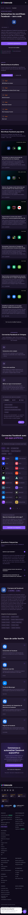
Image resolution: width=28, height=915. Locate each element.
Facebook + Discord (5, 619)
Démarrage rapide (5, 860)
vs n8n (16, 876)
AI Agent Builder (19, 819)
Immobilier (3, 836)
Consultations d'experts (6, 899)
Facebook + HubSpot (5, 625)
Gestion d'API (4, 824)
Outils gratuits (4, 866)
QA (1, 854)
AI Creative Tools (14, 448)
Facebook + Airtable (5, 616)
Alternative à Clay (19, 878)
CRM (8, 448)
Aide (19, 590)
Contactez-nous (4, 888)
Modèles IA (17, 817)
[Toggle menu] (25, 2)
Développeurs (4, 850)
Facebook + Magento (5, 627)
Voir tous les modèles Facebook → (14, 322)
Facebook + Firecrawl (6, 622)
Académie (3, 868)
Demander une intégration (14, 527)
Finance (2, 846)
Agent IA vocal (18, 888)
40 (17, 508)
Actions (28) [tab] (18, 75)
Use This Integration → (14, 81)
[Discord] (10, 790)
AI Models (4, 453)
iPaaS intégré (4, 826)
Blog (2, 864)
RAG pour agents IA (5, 822)
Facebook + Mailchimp (16, 627)
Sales (2, 844)
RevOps (2, 852)
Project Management (15, 451)
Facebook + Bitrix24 (14, 616)
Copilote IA (19, 829)
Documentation (4, 862)
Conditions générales (5, 907)
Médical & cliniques (5, 838)
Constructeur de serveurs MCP (6, 820)
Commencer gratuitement (14, 43)
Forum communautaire (6, 870)
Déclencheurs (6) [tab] (8, 75)
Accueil (2, 8)
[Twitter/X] (2, 790)
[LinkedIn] (5, 790)
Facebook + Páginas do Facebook (17, 619)
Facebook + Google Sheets (16, 622)
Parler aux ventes (5, 890)
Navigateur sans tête (19, 823)
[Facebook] (13, 790)
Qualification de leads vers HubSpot (11, 407)
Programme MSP (19, 864)
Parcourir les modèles (14, 47)
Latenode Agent (6, 815)
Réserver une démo (5, 892)
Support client (4, 842)
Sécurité (3, 882)
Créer (20, 422)
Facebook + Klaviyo (15, 625)
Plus (9, 453)
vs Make (17, 874)
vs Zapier (17, 872)
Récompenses (4, 880)
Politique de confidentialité (15, 907)
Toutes (3, 448)
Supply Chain (4, 848)
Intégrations (8, 8)
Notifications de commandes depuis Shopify (12, 409)
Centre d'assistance (5, 894)
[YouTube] (8, 790)
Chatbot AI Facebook (8, 404)
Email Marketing (5, 451)
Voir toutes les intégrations (14, 769)
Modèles (17, 827)
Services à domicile (5, 835)
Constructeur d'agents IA (6, 817)
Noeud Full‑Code (19, 821)
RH (1, 840)
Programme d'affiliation (20, 862)
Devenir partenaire (19, 860)
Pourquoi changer (19, 870)
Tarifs (2, 878)
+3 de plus (6, 412)
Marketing (3, 833)
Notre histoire (4, 876)
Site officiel (12, 590)
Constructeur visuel (19, 815)
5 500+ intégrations (19, 825)
